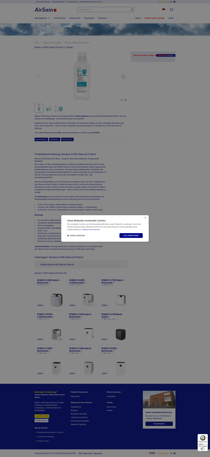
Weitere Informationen (91, 229)
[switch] (203, 448)
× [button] (145, 218)
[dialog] (105, 228)
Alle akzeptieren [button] (131, 235)
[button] (76, 235)
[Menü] (206, 435)
